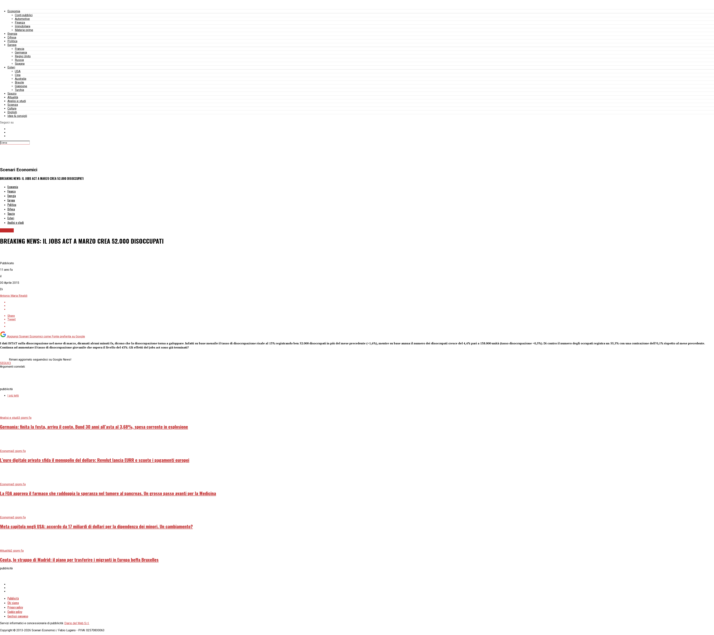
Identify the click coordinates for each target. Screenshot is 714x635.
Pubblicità (13, 598)
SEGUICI (5, 363)
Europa (11, 45)
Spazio (12, 93)
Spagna (20, 63)
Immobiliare (22, 26)
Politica (12, 41)
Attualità (12, 97)
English (12, 112)
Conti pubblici (24, 15)
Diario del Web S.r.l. (76, 623)
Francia (19, 49)
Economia (13, 11)
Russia (19, 60)
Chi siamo (13, 603)
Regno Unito (23, 56)
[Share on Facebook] (360, 302)
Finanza (20, 22)
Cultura (11, 108)
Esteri (11, 67)
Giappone (21, 86)
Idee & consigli (17, 116)
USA (17, 71)
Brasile (19, 82)
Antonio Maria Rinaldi (13, 296)
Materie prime (24, 30)
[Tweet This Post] (360, 306)
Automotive (22, 19)
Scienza (12, 105)
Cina (17, 75)
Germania (21, 52)
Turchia (19, 90)
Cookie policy (14, 612)
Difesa (11, 37)
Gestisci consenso (17, 616)
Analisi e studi (16, 101)
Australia (20, 79)
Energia (12, 34)
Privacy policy (15, 607)
